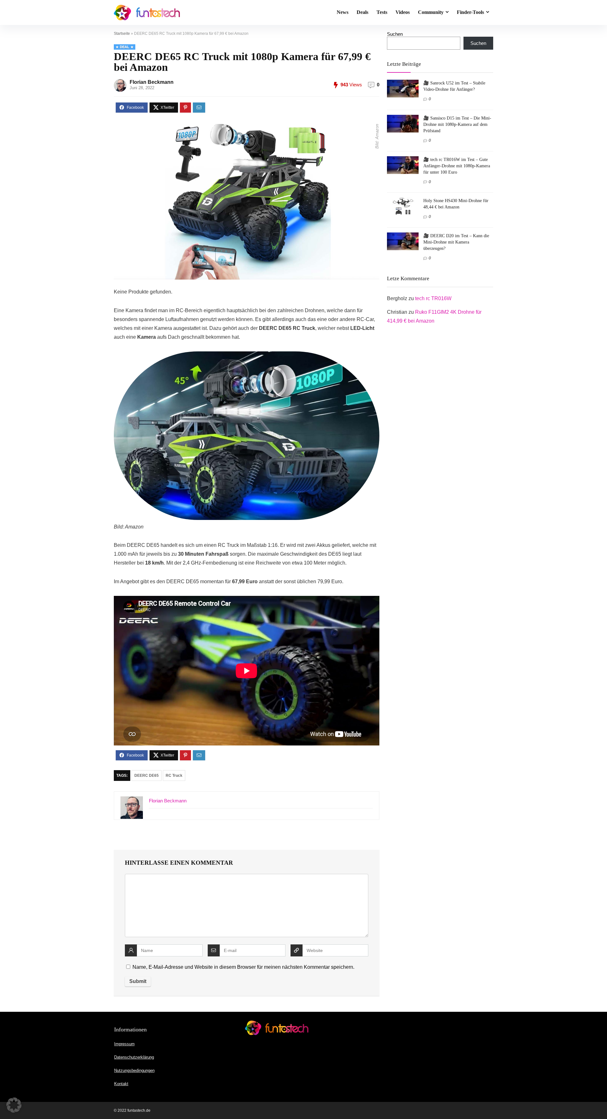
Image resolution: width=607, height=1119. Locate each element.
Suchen (395, 34)
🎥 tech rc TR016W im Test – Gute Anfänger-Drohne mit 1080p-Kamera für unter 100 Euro (456, 166)
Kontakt (121, 1083)
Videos (402, 12)
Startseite (122, 33)
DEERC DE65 (146, 775)
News (342, 12)
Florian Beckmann (152, 82)
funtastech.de (138, 1110)
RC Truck (174, 775)
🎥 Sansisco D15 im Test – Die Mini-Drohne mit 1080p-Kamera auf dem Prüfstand (457, 124)
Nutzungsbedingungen (134, 1070)
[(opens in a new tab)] (403, 82)
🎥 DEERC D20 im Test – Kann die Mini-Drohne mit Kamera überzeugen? (456, 242)
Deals (362, 12)
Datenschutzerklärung (134, 1057)
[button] (14, 1105)
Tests (382, 12)
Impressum (124, 1044)
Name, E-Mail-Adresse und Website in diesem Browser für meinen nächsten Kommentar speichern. (243, 967)
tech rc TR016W (433, 298)
